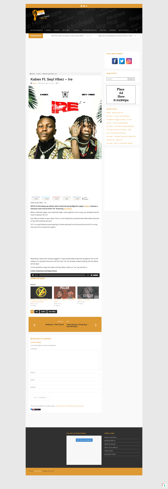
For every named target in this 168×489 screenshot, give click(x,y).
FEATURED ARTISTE (89, 30)
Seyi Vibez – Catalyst (83, 300)
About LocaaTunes (110, 437)
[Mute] (92, 275)
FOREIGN (112, 30)
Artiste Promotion (110, 444)
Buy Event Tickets (110, 454)
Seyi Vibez (68, 209)
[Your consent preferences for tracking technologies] (164, 485)
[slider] (96, 275)
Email (32, 380)
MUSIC (48, 30)
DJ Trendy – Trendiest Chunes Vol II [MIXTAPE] (121, 136)
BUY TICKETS (124, 30)
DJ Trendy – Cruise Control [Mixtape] (117, 116)
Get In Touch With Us (111, 447)
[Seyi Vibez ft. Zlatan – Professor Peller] (64, 292)
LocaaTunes (37, 471)
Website (33, 387)
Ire (37, 311)
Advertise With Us (110, 441)
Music (39, 74)
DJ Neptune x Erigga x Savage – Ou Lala (118, 119)
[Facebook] (115, 61)
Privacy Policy (108, 451)
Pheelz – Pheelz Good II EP (114, 113)
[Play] (33, 275)
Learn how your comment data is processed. (70, 406)
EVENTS (76, 30)
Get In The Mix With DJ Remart (116, 133)
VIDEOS (56, 30)
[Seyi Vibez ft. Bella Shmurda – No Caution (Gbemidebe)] (41, 292)
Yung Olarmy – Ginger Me (114, 140)
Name (33, 372)
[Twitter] (122, 61)
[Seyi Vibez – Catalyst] (88, 292)
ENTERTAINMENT (36, 30)
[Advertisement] (101, 18)
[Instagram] (129, 61)
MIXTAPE (103, 30)
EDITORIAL (66, 30)
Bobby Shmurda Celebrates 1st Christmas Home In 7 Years (104, 36)
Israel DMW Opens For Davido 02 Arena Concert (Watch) (55, 36)
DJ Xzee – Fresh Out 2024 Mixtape (117, 123)
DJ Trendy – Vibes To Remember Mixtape (119, 143)
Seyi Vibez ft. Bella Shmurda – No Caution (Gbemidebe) (41, 301)
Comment (34, 349)
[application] (65, 275)
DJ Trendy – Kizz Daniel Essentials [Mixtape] (120, 126)
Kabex (87, 206)
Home (33, 74)
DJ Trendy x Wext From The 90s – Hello (118, 130)
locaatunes (51, 83)
